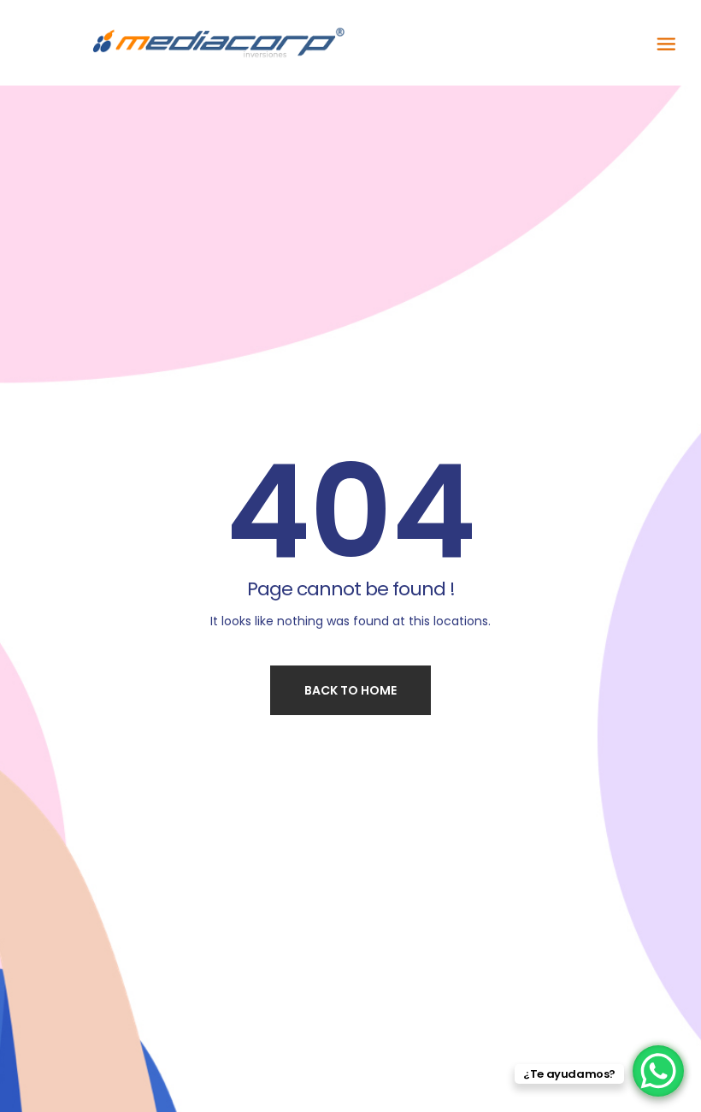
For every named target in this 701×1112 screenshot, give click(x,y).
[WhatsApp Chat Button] (658, 1071)
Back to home (350, 690)
